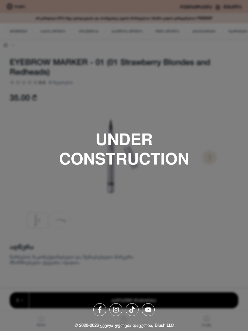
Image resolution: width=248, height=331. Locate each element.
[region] (124, 165)
